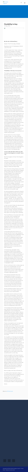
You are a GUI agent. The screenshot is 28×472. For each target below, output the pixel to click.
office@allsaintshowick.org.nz (10, 456)
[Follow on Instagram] (9, 460)
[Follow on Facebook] (4, 460)
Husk (14, 469)
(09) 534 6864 (6, 454)
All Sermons (10, 391)
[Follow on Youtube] (13, 460)
